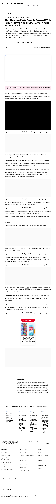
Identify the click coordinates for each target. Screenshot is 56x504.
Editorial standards (43, 455)
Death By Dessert (24, 458)
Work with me (41, 460)
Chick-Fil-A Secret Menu (7, 469)
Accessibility (51, 500)
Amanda (20, 379)
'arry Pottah (4, 452)
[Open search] (37, 5)
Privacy (28, 500)
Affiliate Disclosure (41, 501)
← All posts (8, 13)
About (33, 5)
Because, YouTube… (6, 455)
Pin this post (28, 320)
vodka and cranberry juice (33, 93)
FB (9, 484)
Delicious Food (23, 460)
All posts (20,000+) (24, 470)
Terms (32, 500)
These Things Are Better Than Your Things (17, 17)
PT (15, 478)
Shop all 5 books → (24, 477)
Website (27, 287)
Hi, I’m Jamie (41, 452)
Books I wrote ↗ (42, 458)
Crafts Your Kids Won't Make (27, 455)
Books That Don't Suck (6, 462)
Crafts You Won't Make (25, 452)
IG (3, 478)
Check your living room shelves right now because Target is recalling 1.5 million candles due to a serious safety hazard (22, 424)
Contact (40, 468)
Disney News (23, 467)
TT (9, 478)
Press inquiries (42, 463)
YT (4, 484)
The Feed (26, 5)
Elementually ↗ (42, 465)
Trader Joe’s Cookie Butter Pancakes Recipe (9, 421)
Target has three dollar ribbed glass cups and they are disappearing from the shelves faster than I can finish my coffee (33, 424)
